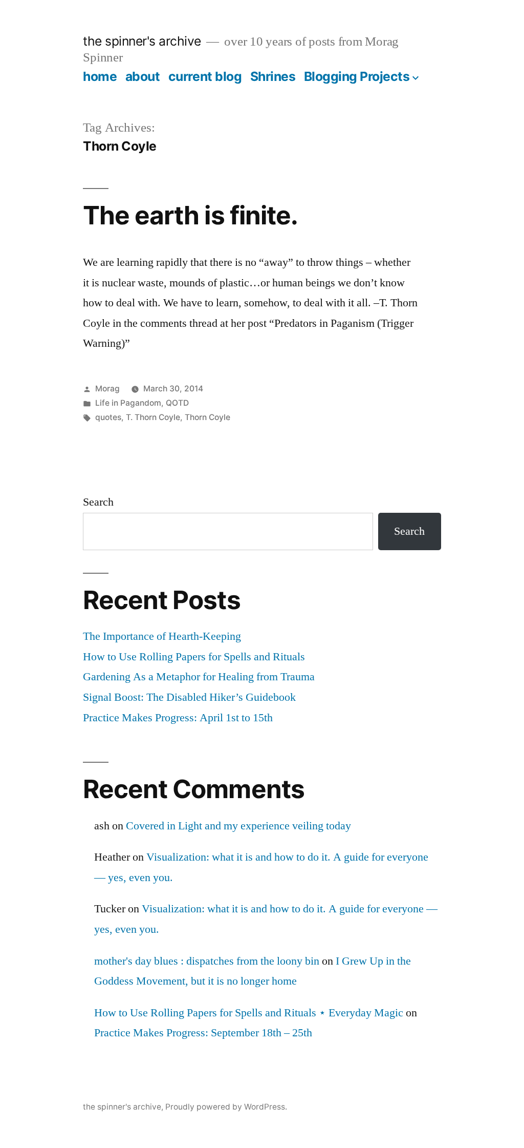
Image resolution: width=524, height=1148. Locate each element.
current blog (205, 76)
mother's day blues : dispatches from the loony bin (206, 961)
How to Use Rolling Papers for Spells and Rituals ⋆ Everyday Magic (248, 1013)
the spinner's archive (142, 41)
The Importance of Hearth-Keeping (162, 636)
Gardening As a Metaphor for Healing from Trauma (199, 677)
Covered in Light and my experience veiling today (238, 826)
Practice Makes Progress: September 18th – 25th (203, 1033)
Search (98, 502)
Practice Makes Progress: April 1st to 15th (178, 718)
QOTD (177, 403)
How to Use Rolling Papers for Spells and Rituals (194, 657)
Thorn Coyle (207, 417)
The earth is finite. (190, 215)
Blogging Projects (357, 76)
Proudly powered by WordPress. (226, 1107)
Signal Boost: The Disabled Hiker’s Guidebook (189, 697)
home (100, 76)
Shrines (273, 76)
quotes (108, 417)
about (142, 76)
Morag (107, 388)
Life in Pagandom (128, 403)
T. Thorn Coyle (153, 417)
